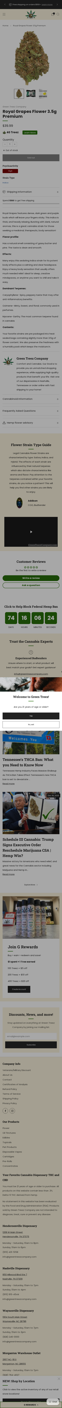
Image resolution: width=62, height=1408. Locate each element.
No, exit (31, 724)
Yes (31, 716)
